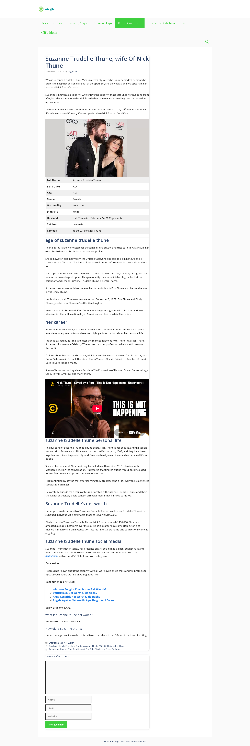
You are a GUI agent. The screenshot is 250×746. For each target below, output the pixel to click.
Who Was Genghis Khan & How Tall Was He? (79, 589)
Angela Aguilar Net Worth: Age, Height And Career (84, 600)
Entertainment (130, 23)
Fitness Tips (102, 23)
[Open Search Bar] (207, 42)
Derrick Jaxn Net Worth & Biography (75, 593)
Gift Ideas (49, 32)
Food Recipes (51, 23)
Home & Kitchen (161, 23)
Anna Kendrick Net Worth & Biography (76, 596)
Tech (185, 23)
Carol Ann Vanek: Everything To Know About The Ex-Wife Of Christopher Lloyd (86, 646)
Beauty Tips (77, 23)
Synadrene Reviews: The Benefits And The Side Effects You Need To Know (84, 649)
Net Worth (69, 642)
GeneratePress (138, 741)
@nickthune (51, 556)
